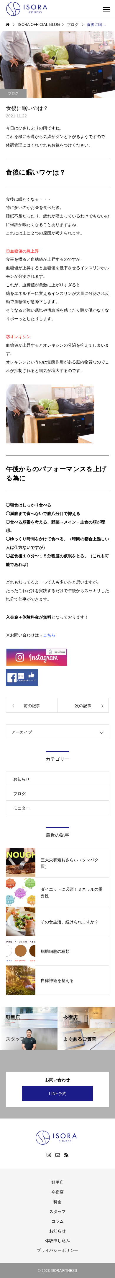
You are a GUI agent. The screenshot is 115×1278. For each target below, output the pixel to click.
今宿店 (57, 1192)
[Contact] (57, 1155)
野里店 (57, 1182)
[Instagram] (49, 1155)
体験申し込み (57, 1240)
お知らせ (21, 779)
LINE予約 (57, 1093)
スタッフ (57, 1211)
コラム (57, 1221)
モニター (21, 808)
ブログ (13, 93)
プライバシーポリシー (57, 1250)
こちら (49, 635)
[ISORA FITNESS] (28, 8)
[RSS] (66, 1155)
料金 (57, 1201)
